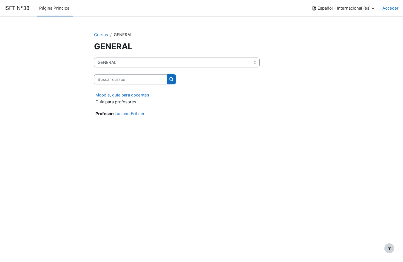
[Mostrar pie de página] (389, 248)
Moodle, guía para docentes (122, 95)
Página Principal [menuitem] (54, 8)
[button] (343, 8)
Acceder (390, 8)
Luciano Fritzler (130, 113)
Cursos (101, 34)
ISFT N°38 (17, 8)
